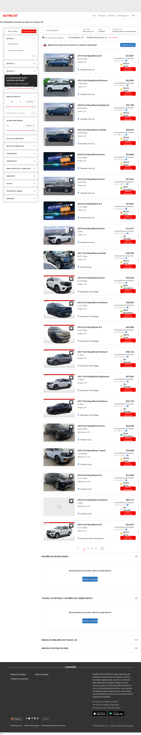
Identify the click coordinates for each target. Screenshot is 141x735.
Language (17, 719)
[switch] (31, 113)
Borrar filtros (113, 37)
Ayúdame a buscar (128, 45)
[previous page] (78, 549)
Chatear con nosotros (19, 678)
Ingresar (45, 719)
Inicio (94, 15)
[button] (20, 43)
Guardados (111, 15)
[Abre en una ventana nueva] (100, 713)
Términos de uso (16, 725)
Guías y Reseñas (41, 674)
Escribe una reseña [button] (90, 579)
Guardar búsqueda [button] (29, 31)
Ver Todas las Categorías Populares (107, 708)
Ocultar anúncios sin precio (15, 113)
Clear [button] (33, 56)
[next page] (102, 549)
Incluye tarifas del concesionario (124, 58)
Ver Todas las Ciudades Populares (106, 702)
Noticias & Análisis (18, 674)
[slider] (7, 88)
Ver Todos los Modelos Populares (106, 705)
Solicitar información (128, 69)
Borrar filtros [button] (13, 31)
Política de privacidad (32, 725)
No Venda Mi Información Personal (53, 725)
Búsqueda (101, 15)
